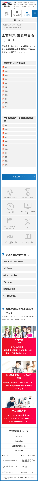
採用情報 (24, 467)
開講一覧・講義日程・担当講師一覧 (10, 227)
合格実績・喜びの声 (27, 197)
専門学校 (19, 436)
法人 (6, 79)
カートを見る (27, 15)
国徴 (6, 95)
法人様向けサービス (27, 472)
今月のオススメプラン (10, 197)
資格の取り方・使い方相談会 (13, 261)
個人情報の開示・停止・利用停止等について (29, 460)
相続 (6, 83)
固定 (6, 107)
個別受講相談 (7, 268)
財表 (6, 71)
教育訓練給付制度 (9, 289)
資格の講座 (19, 441)
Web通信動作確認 (9, 296)
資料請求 (7, 15)
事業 (6, 103)
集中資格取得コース (19, 446)
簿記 (6, 67)
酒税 (6, 91)
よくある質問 (10, 212)
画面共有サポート (8, 472)
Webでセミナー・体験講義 (28, 212)
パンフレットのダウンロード (28, 243)
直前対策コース (19, 177)
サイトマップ (7, 455)
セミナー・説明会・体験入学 (16, 15)
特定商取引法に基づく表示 (10, 466)
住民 (6, 99)
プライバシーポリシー (28, 455)
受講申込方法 (7, 282)
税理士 (19, 25)
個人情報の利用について (10, 461)
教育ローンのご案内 (10, 275)
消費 (6, 87)
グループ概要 (19, 451)
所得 (6, 75)
